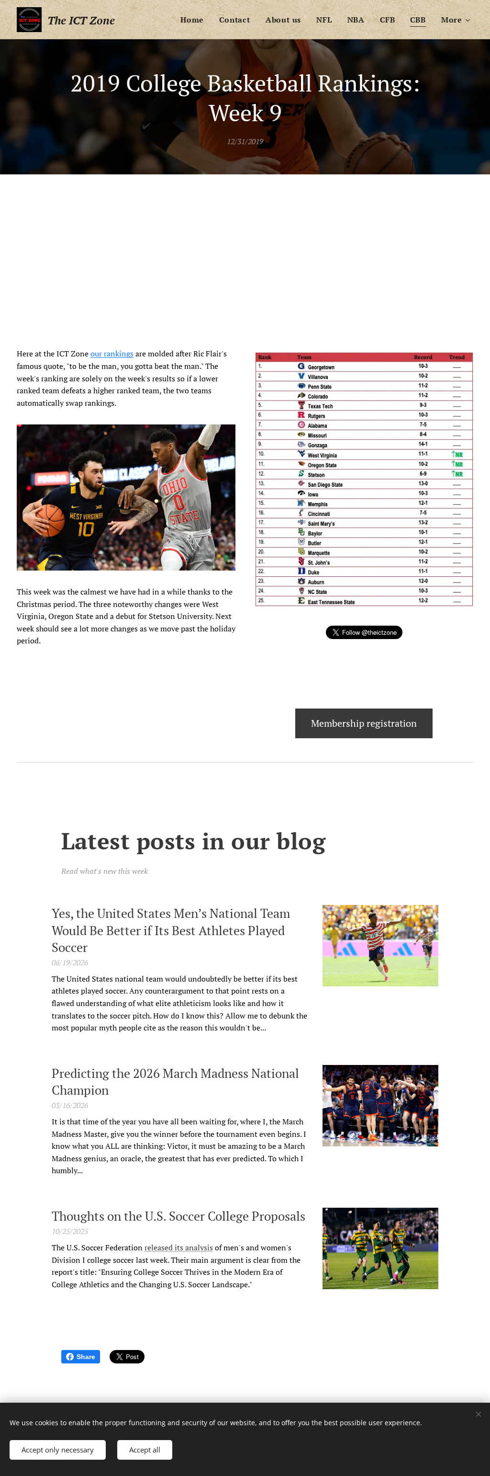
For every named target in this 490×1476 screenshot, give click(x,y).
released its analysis (179, 1247)
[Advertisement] (245, 246)
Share (86, 1357)
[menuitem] (195, 20)
